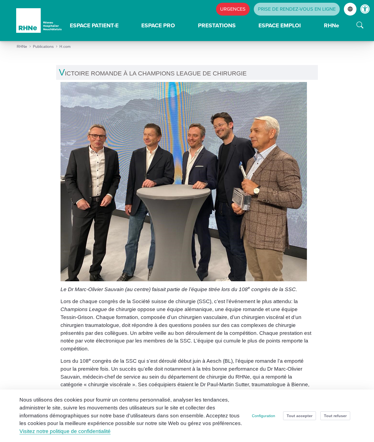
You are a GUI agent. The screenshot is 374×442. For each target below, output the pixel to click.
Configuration (263, 416)
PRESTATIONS (217, 25)
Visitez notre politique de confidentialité (65, 431)
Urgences (233, 9)
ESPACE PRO (158, 25)
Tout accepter (299, 416)
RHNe (331, 25)
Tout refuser (335, 416)
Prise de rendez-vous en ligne (297, 9)
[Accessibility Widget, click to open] (365, 9)
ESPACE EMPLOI (279, 25)
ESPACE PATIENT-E (94, 25)
